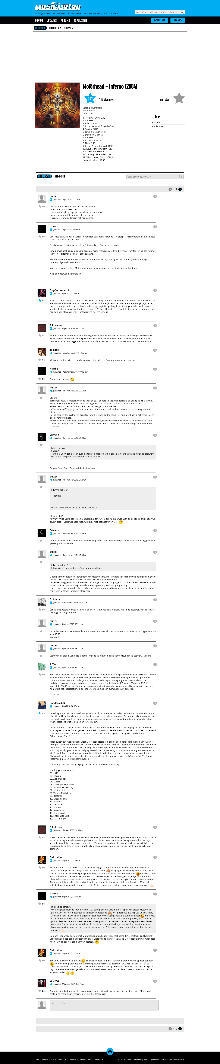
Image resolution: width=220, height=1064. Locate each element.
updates (52, 20)
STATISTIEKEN (55, 28)
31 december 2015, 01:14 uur (74, 602)
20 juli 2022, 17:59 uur (71, 860)
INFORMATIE (40, 28)
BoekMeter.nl (70, 1059)
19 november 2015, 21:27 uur (74, 479)
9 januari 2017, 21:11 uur (72, 667)
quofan (54, 196)
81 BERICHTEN (44, 176)
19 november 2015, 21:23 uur (74, 438)
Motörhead (93, 86)
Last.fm (156, 122)
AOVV (53, 664)
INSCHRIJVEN (159, 20)
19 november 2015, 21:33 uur (74, 533)
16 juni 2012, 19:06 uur (71, 229)
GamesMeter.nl (85, 1059)
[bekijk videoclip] (105, 131)
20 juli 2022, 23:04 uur (71, 953)
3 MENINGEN (59, 176)
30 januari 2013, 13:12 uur (73, 328)
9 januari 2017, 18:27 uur (72, 648)
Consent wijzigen (140, 1059)
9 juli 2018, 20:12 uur (70, 706)
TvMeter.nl (98, 1059)
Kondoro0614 (57, 703)
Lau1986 (54, 980)
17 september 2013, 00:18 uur (75, 371)
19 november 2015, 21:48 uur (74, 555)
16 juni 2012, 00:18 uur (71, 199)
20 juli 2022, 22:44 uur (71, 896)
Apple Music (158, 126)
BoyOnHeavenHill (60, 290)
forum (39, 20)
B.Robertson (57, 325)
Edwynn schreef (59, 489)
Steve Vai (91, 120)
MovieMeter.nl (42, 1059)
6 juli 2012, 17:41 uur (70, 293)
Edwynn (54, 434)
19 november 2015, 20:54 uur (74, 390)
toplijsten (80, 20)
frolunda (55, 599)
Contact (127, 1059)
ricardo (54, 226)
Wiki (120, 1059)
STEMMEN (68, 28)
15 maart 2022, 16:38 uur (72, 830)
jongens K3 (93, 655)
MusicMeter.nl (57, 1059)
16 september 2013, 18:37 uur (75, 353)
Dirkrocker (56, 857)
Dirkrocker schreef (60, 906)
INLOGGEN (177, 20)
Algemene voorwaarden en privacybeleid (167, 1059)
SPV (91, 113)
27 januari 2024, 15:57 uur (73, 984)
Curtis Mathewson (95, 151)
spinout (54, 349)
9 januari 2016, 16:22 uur (72, 624)
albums (65, 20)
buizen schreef (58, 448)
